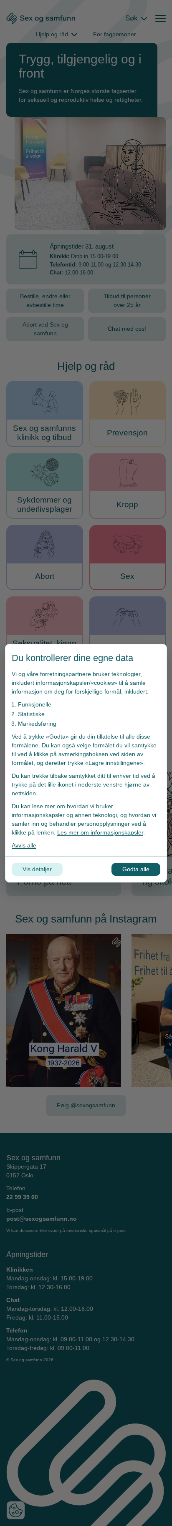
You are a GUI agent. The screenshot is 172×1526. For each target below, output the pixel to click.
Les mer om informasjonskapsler (100, 832)
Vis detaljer (37, 869)
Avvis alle (24, 845)
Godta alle (135, 869)
